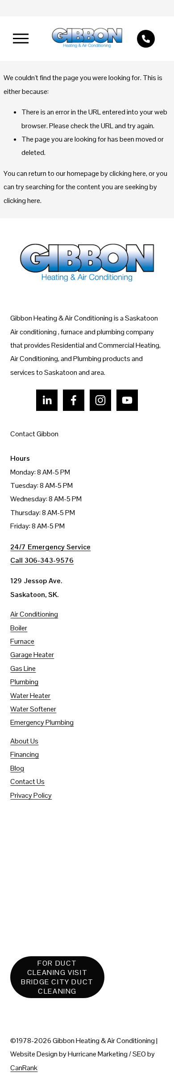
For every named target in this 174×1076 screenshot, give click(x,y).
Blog (17, 768)
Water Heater (30, 695)
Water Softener (33, 709)
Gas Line (23, 668)
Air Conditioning (34, 614)
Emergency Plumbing (42, 722)
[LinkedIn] (47, 400)
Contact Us (27, 781)
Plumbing (24, 681)
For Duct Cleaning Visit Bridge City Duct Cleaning (57, 977)
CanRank (23, 1067)
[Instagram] (100, 400)
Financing (24, 754)
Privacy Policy (31, 795)
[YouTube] (127, 400)
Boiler (18, 628)
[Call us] (146, 39)
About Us (24, 741)
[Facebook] (73, 400)
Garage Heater (32, 654)
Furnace (22, 641)
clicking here (127, 173)
